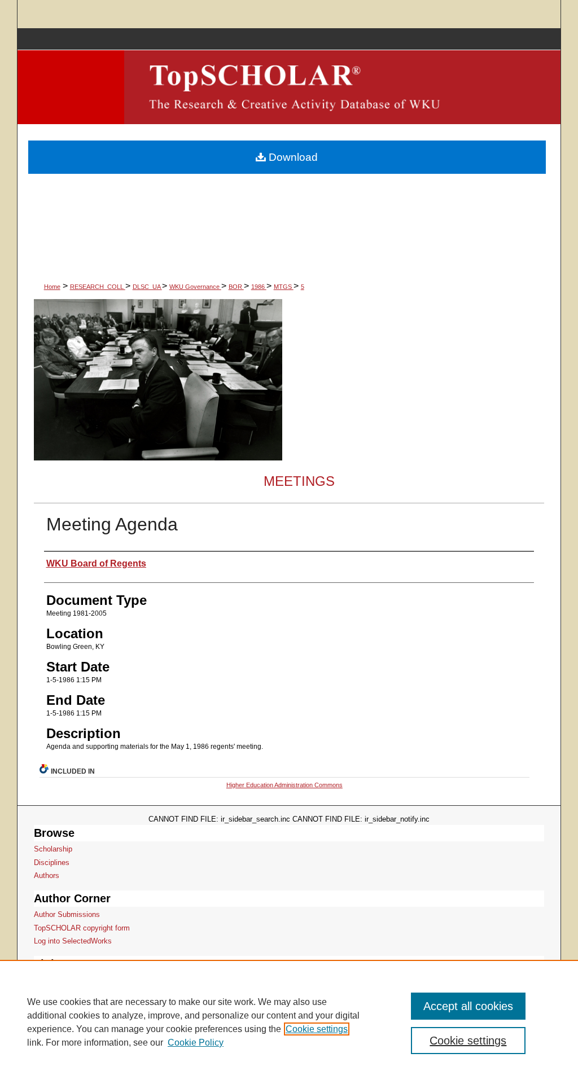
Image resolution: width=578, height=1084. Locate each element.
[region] (289, 1022)
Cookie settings (317, 1029)
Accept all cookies (468, 1006)
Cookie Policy (196, 1042)
